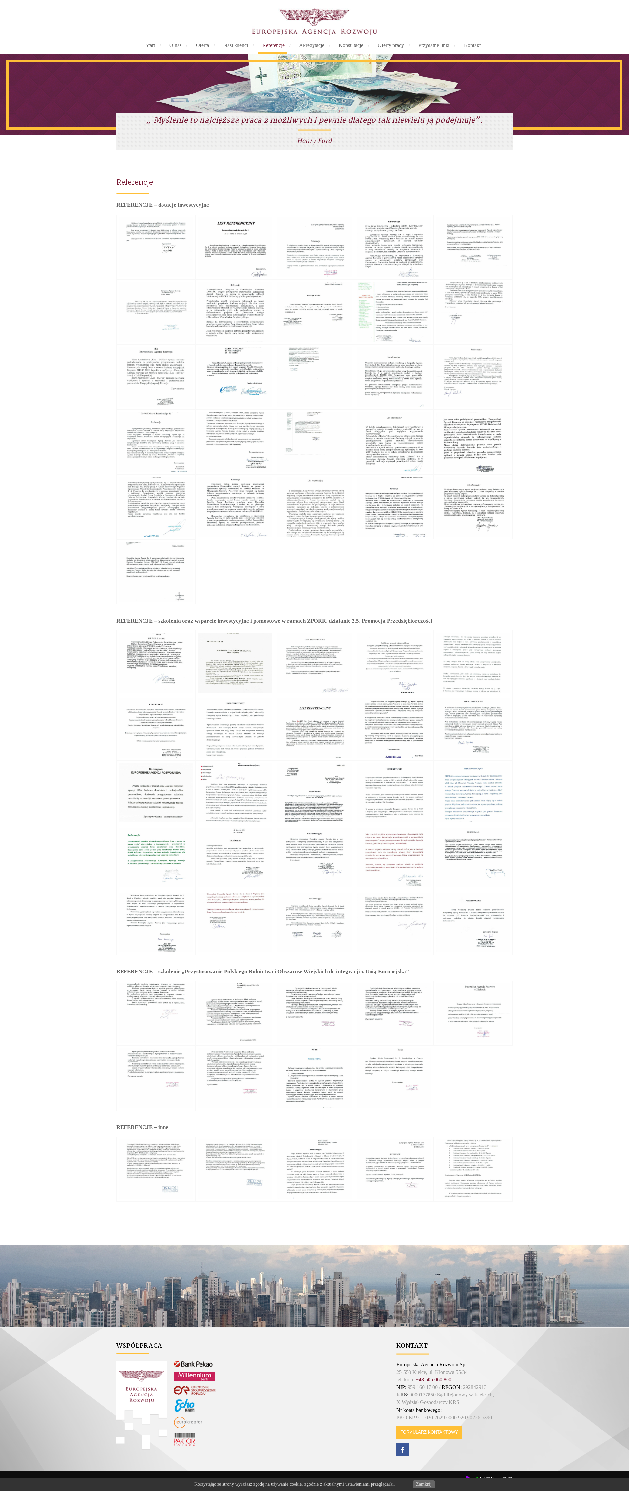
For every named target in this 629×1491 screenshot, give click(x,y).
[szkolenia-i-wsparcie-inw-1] (156, 662)
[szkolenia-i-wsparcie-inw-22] (235, 922)
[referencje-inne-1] (156, 1169)
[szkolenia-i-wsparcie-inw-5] (473, 662)
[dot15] (473, 377)
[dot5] (473, 247)
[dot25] (473, 506)
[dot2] (235, 247)
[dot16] (156, 442)
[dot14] (393, 377)
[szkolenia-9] (393, 1078)
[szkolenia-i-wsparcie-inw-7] (235, 727)
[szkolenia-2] (235, 1013)
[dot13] (314, 377)
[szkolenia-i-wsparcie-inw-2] (235, 662)
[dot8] (314, 311)
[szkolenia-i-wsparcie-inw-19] (393, 857)
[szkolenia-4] (393, 1013)
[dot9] (393, 311)
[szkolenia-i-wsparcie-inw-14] (393, 792)
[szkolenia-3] (314, 1013)
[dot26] (156, 572)
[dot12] (235, 377)
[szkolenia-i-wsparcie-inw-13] (314, 792)
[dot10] (473, 311)
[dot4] (393, 247)
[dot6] (156, 311)
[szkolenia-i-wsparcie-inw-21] (156, 922)
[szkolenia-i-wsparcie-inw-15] (473, 792)
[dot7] (235, 311)
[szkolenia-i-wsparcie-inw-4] (393, 662)
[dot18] (314, 442)
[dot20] (473, 442)
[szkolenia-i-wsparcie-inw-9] (393, 727)
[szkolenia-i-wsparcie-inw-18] (314, 857)
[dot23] (314, 506)
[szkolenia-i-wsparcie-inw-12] (235, 792)
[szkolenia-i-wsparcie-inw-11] (156, 792)
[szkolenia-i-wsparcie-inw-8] (314, 727)
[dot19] (393, 442)
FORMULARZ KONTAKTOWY (429, 1432)
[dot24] (393, 506)
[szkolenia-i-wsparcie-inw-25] (473, 922)
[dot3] (314, 247)
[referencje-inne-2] (235, 1169)
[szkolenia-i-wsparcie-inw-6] (156, 727)
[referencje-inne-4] (314, 1169)
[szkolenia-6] (156, 1078)
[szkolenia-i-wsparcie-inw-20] (473, 857)
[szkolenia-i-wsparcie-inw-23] (314, 922)
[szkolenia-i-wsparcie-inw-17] (235, 857)
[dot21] (156, 506)
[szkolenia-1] (156, 1013)
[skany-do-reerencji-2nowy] (473, 1169)
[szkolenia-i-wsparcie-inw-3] (314, 662)
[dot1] (156, 247)
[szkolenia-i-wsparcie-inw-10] (473, 727)
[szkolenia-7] (235, 1078)
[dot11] (156, 377)
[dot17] (235, 442)
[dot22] (235, 506)
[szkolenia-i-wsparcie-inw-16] (156, 857)
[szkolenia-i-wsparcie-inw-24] (393, 922)
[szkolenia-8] (314, 1078)
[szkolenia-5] (473, 1013)
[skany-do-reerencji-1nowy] (393, 1169)
